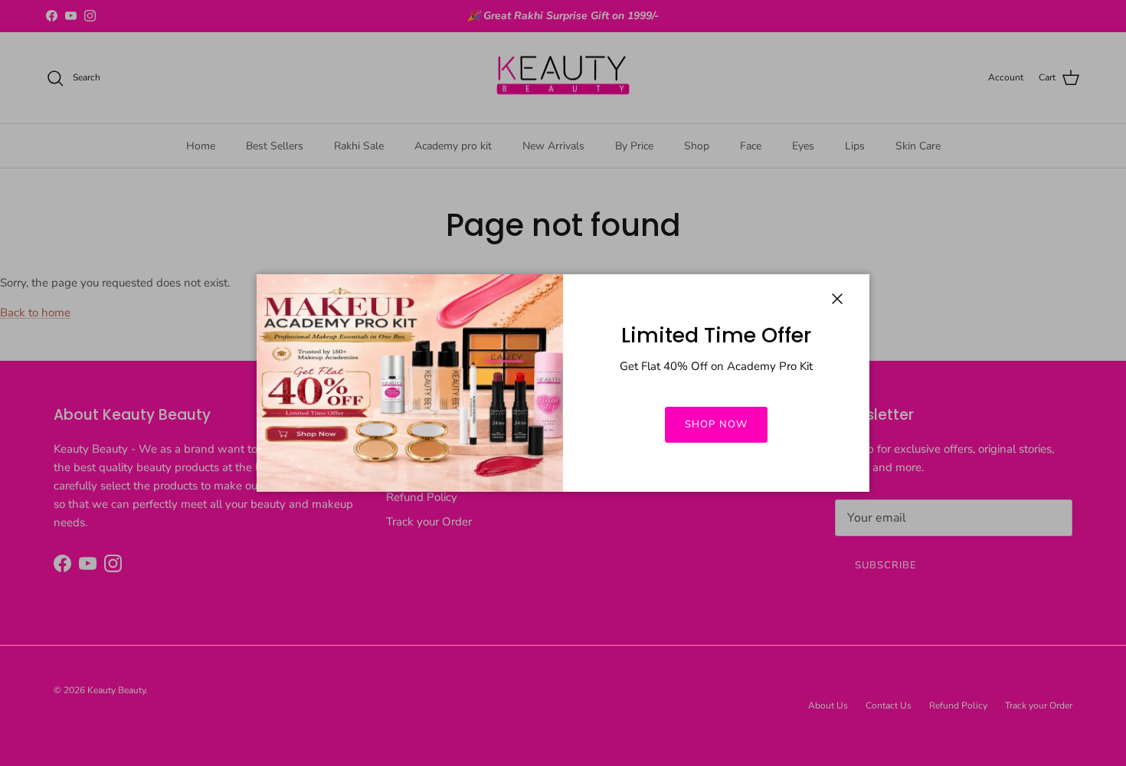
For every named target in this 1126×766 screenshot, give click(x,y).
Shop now (716, 424)
